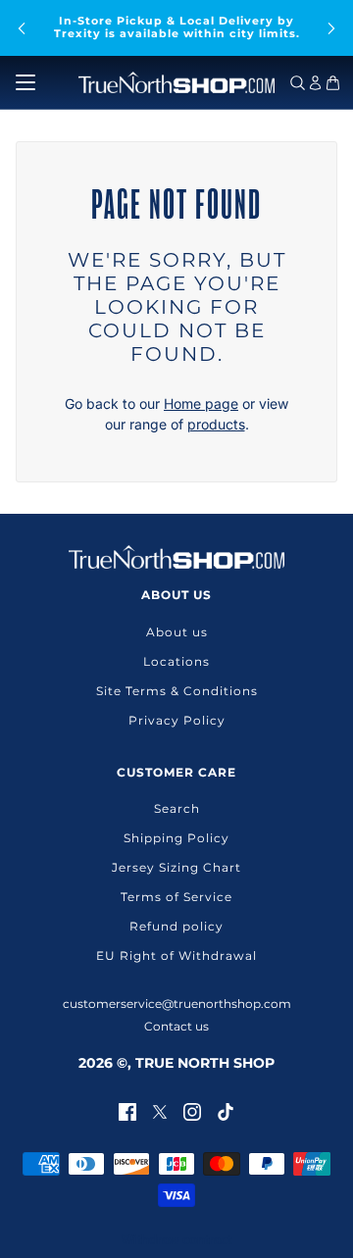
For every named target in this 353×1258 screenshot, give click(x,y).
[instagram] (192, 1110)
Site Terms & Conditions (177, 690)
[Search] (297, 82)
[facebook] (127, 1110)
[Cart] (333, 82)
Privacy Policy (177, 720)
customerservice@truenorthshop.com (177, 1003)
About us (177, 632)
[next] (331, 28)
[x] (160, 1110)
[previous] (21, 28)
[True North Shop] (176, 82)
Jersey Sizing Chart (176, 867)
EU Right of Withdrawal (176, 955)
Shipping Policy (176, 837)
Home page (201, 403)
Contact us (176, 1026)
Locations (176, 661)
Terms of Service (176, 896)
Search (177, 808)
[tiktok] (225, 1110)
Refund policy (176, 926)
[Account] (315, 82)
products (216, 424)
